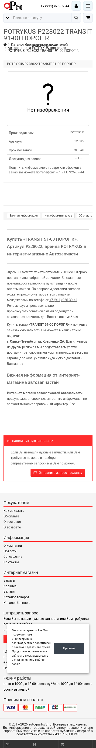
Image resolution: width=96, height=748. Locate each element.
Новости (10, 551)
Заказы (9, 580)
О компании (12, 545)
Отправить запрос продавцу (60, 473)
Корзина (10, 586)
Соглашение (12, 556)
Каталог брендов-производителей (39, 44)
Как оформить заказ (58, 215)
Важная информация (24, 215)
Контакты (11, 562)
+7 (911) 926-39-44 (55, 6)
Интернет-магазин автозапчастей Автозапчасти (44, 393)
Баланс (9, 591)
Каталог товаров (16, 597)
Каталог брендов (16, 603)
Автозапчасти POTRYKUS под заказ (37, 48)
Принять (69, 648)
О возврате (12, 527)
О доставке (12, 522)
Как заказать (13, 510)
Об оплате (85, 215)
